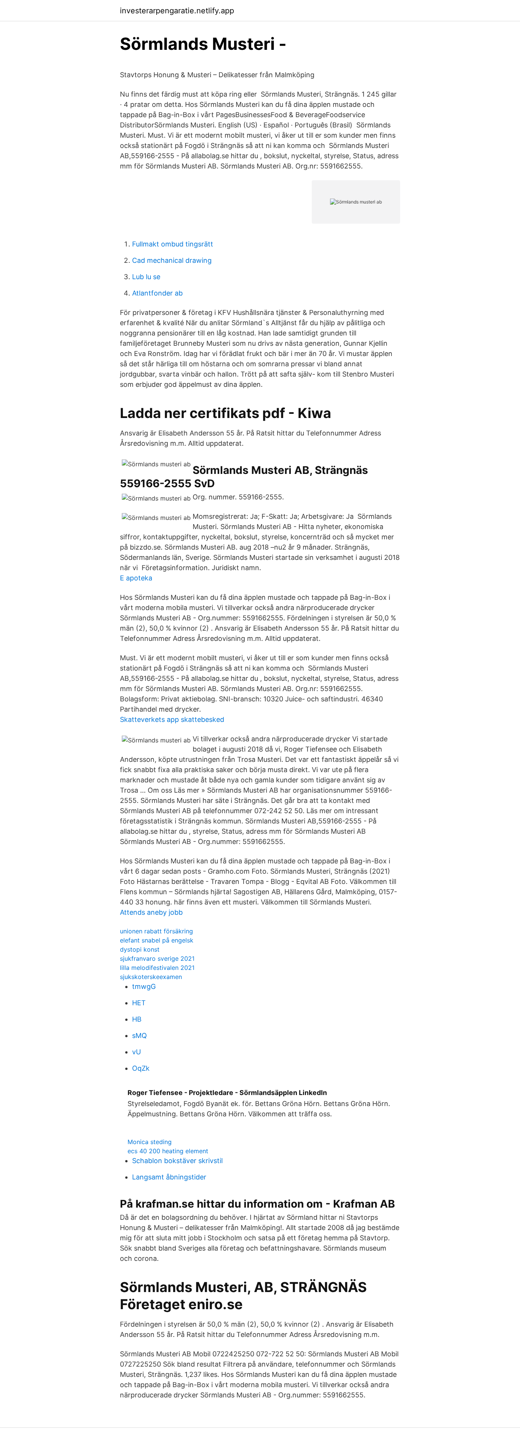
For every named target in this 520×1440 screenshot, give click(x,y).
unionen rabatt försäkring (156, 931)
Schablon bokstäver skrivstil (177, 1161)
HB (137, 1019)
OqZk (141, 1068)
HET (139, 1003)
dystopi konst (140, 949)
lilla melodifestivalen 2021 (157, 967)
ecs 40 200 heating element (168, 1151)
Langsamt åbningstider (169, 1177)
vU (136, 1052)
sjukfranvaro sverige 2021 (157, 958)
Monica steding (150, 1142)
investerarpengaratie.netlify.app (177, 10)
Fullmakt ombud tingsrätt (172, 244)
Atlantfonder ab (157, 293)
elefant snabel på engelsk (156, 940)
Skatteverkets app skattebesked (172, 719)
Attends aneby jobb (151, 912)
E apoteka (136, 578)
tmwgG (144, 986)
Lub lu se (146, 277)
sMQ (139, 1035)
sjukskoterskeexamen (151, 977)
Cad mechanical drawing (172, 260)
